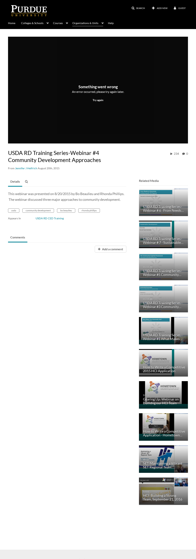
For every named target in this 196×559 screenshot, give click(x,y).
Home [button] (11, 23)
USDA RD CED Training (50, 218)
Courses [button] (58, 23)
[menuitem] (14, 22)
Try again (98, 100)
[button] (138, 8)
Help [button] (111, 23)
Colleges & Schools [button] (32, 23)
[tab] (15, 182)
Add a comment (112, 249)
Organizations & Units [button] (85, 23)
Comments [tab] (17, 237)
